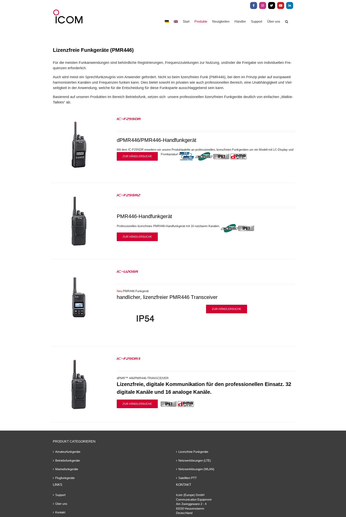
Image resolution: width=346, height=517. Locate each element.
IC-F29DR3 (128, 358)
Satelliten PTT (187, 478)
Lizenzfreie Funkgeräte (193, 451)
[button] (286, 21)
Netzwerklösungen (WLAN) (196, 469)
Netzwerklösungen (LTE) (194, 460)
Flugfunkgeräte (65, 478)
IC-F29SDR (129, 118)
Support (60, 495)
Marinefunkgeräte (66, 469)
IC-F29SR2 (128, 194)
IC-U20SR (127, 271)
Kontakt (60, 512)
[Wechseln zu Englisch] (176, 21)
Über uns (61, 503)
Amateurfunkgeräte (67, 451)
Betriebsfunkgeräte (67, 460)
